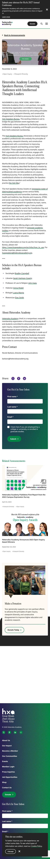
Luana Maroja (18, 293)
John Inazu (32, 283)
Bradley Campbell (22, 273)
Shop (4, 782)
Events (5, 761)
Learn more (6, 17)
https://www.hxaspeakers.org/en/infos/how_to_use (23, 247)
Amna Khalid (18, 288)
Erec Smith (19, 297)
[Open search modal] (42, 24)
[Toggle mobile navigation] (46, 23)
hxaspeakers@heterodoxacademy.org (17, 253)
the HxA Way (14, 183)
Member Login (8, 766)
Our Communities (9, 756)
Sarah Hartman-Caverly (22, 278)
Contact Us (7, 787)
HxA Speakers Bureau (11, 119)
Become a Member (10, 751)
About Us (6, 740)
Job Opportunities (9, 777)
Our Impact (7, 745)
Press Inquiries (8, 772)
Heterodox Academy (10, 318)
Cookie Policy (36, 846)
